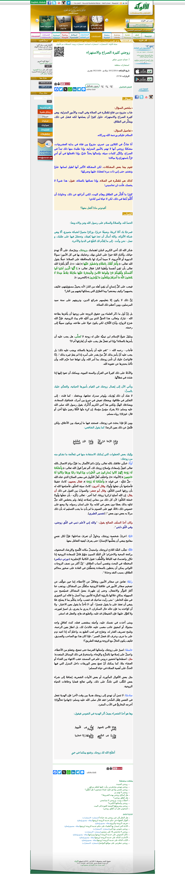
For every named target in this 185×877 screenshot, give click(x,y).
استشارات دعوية (90, 41)
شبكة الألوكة (113, 44)
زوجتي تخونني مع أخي (119, 829)
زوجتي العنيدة (122, 784)
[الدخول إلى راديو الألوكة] (137, 25)
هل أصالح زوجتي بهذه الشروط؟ (115, 795)
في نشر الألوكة (45, 86)
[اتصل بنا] (77, 4)
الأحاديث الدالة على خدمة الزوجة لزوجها (111, 837)
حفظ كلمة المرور (43, 61)
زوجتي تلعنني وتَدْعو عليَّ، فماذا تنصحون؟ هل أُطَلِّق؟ (106, 790)
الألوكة (76, 861)
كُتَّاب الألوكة (143, 41)
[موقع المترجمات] (35, 36)
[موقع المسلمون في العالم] (84, 36)
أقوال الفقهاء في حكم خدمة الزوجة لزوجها (110, 820)
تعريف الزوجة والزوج (119, 823)
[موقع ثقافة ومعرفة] (127, 36)
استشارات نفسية (102, 41)
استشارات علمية (63, 41)
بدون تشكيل (92, 86)
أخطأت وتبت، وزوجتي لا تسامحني (114, 800)
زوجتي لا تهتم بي (121, 792)
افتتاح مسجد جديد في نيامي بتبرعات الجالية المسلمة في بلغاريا (143, 58)
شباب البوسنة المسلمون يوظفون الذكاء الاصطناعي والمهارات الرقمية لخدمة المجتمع (143, 54)
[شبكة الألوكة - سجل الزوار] (106, 4)
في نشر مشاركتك (45, 82)
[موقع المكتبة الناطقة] (56, 36)
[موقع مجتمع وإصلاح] (117, 36)
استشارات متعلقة (122, 65)
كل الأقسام (113, 41)
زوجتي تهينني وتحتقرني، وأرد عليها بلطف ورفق (108, 787)
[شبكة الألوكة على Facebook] (49, 3)
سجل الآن (44, 74)
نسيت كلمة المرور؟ (45, 63)
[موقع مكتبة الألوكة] (65, 36)
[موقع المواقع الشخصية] (74, 36)
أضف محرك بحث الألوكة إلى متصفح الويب (92, 865)
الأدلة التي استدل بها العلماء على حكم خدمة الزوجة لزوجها (104, 826)
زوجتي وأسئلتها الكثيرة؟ (118, 803)
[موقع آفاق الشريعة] (137, 36)
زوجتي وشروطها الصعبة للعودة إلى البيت (111, 806)
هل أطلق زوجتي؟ (120, 798)
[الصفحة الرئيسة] (126, 4)
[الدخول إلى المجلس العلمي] (139, 30)
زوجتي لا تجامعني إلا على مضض (114, 832)
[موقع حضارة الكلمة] (106, 36)
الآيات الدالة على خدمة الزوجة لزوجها (112, 840)
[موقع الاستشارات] (96, 36)
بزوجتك (84, 250)
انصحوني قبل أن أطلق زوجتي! (115, 808)
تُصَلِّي (78, 336)
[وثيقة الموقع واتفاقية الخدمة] (91, 4)
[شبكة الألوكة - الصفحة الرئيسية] (115, 4)
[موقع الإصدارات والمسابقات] (46, 36)
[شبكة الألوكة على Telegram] (68, 3)
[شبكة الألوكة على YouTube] (59, 3)
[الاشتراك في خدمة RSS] (121, 4)
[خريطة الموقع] (123, 4)
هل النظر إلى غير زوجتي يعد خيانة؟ (113, 818)
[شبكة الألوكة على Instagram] (64, 3)
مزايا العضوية (37, 70)
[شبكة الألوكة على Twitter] (54, 3)
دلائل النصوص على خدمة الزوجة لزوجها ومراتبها (108, 834)
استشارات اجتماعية (76, 41)
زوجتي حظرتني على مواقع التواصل (113, 843)
